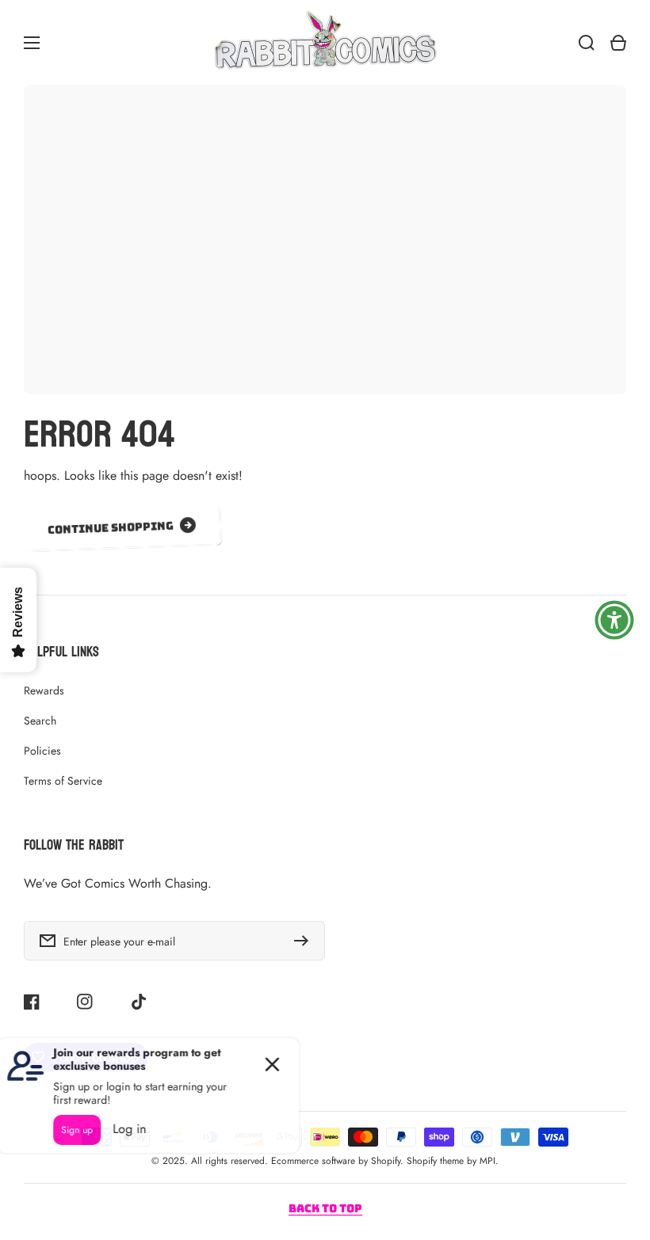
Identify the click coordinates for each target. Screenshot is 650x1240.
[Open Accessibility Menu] (614, 620)
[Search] (586, 43)
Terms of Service (63, 781)
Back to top (325, 1208)
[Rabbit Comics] (325, 42)
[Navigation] (32, 43)
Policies (42, 751)
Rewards (44, 690)
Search (40, 720)
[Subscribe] (305, 940)
